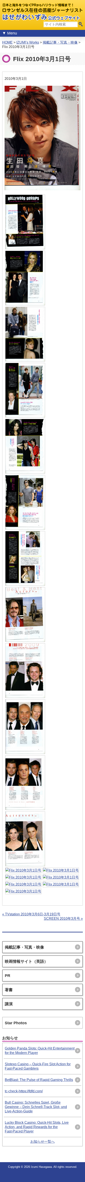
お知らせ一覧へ (42, 1141)
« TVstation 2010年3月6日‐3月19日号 (31, 914)
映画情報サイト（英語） (26, 961)
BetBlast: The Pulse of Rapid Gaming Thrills (39, 1080)
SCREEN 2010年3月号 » (63, 918)
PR (7, 975)
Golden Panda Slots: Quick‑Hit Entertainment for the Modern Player (40, 1051)
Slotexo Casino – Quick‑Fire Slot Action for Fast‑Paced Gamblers (38, 1066)
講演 (9, 1004)
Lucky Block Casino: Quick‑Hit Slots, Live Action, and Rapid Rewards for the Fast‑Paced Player (37, 1127)
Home (7, 42)
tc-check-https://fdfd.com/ (24, 1091)
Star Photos (16, 1023)
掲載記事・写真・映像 (60, 42)
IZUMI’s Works (27, 42)
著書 (9, 990)
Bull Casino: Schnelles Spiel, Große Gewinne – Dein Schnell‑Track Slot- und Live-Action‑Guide (36, 1107)
